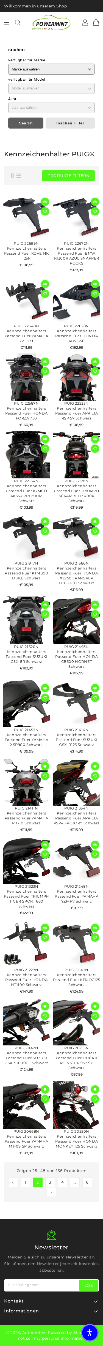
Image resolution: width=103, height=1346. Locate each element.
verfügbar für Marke (27, 60)
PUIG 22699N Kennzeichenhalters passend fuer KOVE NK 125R (26, 250)
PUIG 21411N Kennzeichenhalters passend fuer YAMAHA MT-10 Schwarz (26, 815)
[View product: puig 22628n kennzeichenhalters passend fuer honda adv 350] (77, 299)
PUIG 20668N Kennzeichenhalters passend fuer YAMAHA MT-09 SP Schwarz (26, 1138)
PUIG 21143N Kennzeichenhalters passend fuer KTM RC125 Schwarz (76, 977)
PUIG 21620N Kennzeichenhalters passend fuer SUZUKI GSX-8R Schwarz (26, 654)
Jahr (12, 98)
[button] (90, 1333)
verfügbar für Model (26, 79)
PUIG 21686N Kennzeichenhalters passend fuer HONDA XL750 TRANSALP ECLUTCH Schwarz (76, 573)
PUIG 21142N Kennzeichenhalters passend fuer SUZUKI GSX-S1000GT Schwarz (26, 1055)
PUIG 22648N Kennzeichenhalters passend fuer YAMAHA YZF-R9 (26, 333)
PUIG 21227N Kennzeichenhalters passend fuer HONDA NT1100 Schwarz (26, 977)
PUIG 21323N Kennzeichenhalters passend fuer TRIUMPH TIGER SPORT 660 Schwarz (26, 896)
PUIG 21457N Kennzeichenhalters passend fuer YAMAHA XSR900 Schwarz (26, 737)
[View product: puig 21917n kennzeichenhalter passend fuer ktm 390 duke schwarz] (26, 537)
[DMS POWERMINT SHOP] (51, 22)
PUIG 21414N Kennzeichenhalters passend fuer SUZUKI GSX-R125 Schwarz (76, 737)
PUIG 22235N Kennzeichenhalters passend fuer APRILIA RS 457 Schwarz (76, 410)
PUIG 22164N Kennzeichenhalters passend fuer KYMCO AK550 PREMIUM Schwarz (26, 491)
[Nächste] (51, 1192)
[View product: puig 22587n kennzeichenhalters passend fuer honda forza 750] (26, 377)
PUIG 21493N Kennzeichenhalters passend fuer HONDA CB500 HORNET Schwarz (76, 656)
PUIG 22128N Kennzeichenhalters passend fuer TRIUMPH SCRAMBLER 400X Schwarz (76, 491)
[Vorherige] (13, 1182)
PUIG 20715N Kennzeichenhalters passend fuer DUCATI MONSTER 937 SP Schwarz (77, 1058)
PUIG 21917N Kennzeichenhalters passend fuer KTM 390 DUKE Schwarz (26, 570)
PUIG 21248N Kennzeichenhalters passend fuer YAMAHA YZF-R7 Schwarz (76, 893)
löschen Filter (70, 123)
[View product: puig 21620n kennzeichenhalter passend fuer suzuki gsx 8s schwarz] (26, 620)
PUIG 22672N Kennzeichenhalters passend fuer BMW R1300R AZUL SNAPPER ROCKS (76, 253)
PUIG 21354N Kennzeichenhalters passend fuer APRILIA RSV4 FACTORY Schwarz (77, 815)
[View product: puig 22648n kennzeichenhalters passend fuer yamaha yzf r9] (26, 299)
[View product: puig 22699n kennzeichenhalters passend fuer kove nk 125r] (26, 217)
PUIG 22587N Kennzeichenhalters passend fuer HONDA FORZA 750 (26, 410)
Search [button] (26, 123)
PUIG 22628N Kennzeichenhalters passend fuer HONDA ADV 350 (76, 333)
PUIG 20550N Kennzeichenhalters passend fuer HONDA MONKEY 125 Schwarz (76, 1138)
